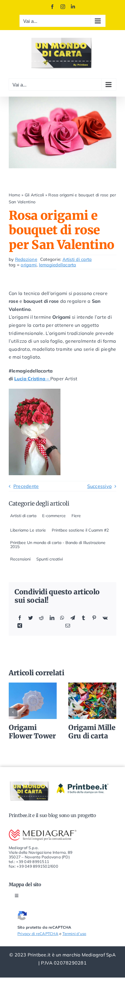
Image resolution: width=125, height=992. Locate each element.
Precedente (26, 486)
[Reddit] (41, 618)
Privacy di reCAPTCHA (37, 933)
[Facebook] (20, 618)
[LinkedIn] (52, 618)
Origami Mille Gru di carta (92, 701)
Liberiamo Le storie (28, 530)
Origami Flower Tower (32, 701)
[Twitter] (30, 618)
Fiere (76, 515)
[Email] (68, 626)
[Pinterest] (94, 618)
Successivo (99, 486)
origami (29, 265)
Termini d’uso (74, 933)
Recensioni (20, 559)
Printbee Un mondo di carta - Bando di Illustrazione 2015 (58, 544)
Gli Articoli (34, 195)
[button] (13, 712)
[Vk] (105, 618)
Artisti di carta (77, 259)
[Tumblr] (83, 618)
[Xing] (20, 626)
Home (14, 195)
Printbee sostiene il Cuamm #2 (80, 530)
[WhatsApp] (62, 618)
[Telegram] (72, 618)
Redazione (26, 259)
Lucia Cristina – (32, 378)
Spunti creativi (49, 559)
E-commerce (54, 515)
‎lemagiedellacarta (57, 265)
